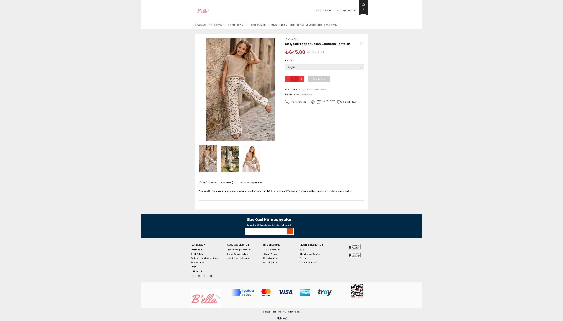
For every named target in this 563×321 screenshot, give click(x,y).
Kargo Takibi (322, 10)
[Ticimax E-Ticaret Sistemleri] (281, 318)
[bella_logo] (206, 298)
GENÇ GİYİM (215, 25)
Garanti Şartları (270, 262)
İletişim (194, 266)
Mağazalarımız (198, 262)
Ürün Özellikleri (208, 182)
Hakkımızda (196, 250)
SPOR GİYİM (330, 25)
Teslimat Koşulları (271, 250)
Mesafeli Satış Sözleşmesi (239, 258)
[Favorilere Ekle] (362, 43)
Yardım (303, 258)
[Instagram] (205, 276)
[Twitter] (199, 276)
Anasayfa (200, 25)
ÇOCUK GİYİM (236, 25)
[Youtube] (211, 276)
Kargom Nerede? (308, 262)
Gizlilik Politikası (198, 254)
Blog (302, 250)
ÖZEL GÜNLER (258, 25)
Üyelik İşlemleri (270, 258)
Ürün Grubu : (306, 89)
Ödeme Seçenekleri (251, 182)
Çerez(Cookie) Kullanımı (238, 254)
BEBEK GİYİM (297, 25)
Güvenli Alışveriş (271, 254)
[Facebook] (193, 276)
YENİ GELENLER (314, 25)
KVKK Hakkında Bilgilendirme (204, 258)
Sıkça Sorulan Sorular (310, 254)
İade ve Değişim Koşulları (239, 250)
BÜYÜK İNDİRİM (279, 25)
